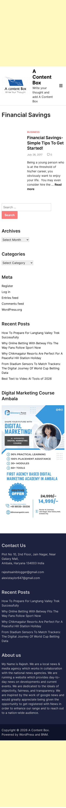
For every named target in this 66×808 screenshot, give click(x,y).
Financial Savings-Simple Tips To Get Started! (45, 143)
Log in (6, 292)
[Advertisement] (33, 33)
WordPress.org (12, 309)
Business (33, 132)
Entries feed (10, 298)
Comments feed (13, 303)
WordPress (26, 734)
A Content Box (42, 77)
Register (7, 286)
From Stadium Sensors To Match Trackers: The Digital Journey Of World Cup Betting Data (31, 368)
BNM (44, 734)
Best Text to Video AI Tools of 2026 (27, 378)
